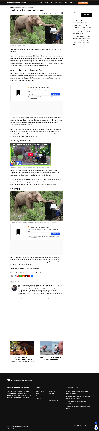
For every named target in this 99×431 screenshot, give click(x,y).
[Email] (61, 286)
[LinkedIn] (58, 286)
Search (74, 12)
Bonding (20, 337)
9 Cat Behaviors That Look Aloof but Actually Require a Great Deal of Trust (82, 42)
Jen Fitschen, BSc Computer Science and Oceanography (50, 13)
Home (11, 7)
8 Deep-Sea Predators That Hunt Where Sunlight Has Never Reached (82, 37)
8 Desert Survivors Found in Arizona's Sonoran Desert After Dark (82, 26)
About (12, 281)
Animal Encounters (14, 337)
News (15, 7)
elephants (52, 179)
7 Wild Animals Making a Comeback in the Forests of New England (82, 21)
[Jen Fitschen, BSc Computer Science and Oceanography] (14, 290)
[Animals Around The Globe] (19, 2)
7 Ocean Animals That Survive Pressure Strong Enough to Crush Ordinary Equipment (81, 31)
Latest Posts (18, 281)
